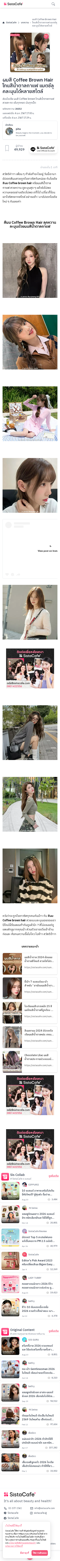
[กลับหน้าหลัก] (14, 4)
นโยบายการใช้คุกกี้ (14, 1546)
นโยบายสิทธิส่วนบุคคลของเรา (22, 1542)
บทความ (25, 22)
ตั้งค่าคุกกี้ (24, 1552)
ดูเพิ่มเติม (54, 1176)
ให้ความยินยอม (40, 1552)
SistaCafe (11, 22)
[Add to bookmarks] (7, 148)
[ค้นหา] (53, 4)
